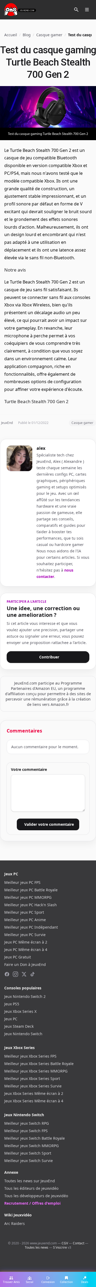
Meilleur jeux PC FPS (22, 882)
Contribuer (49, 656)
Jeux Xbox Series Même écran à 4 (33, 1100)
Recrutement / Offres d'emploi (32, 1203)
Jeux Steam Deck (19, 1026)
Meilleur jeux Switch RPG (26, 1123)
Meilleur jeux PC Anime (25, 919)
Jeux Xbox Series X (20, 1011)
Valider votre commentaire (49, 824)
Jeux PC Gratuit (17, 957)
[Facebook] (7, 974)
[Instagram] (15, 974)
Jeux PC (10, 1018)
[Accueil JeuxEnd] (20, 9)
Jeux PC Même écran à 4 (25, 949)
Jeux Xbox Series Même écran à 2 (33, 1093)
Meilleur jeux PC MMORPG (27, 897)
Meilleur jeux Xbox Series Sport (32, 1078)
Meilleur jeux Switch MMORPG (31, 1145)
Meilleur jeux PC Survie (25, 934)
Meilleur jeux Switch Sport (27, 1153)
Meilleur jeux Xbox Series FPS (30, 1056)
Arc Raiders (14, 1223)
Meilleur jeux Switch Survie (28, 1160)
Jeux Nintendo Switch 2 (25, 996)
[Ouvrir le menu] (87, 9)
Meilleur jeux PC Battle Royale (31, 889)
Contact (78, 1243)
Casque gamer (49, 34)
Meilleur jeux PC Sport (24, 912)
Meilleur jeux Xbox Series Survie (33, 1085)
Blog (27, 34)
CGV (65, 1243)
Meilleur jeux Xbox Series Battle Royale (39, 1063)
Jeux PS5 (11, 1003)
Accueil (10, 34)
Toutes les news (36, 1247)
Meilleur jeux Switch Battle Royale (34, 1138)
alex (41, 448)
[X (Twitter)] (24, 974)
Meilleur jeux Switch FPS (26, 1130)
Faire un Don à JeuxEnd (25, 964)
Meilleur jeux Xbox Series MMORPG (35, 1071)
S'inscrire (60, 1247)
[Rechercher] (76, 9)
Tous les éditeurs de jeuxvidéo (31, 1188)
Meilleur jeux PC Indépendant (31, 927)
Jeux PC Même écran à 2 (25, 942)
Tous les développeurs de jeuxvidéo (36, 1195)
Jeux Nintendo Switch (23, 1033)
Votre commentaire (29, 769)
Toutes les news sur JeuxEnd (29, 1180)
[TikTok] (32, 974)
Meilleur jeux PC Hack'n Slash (30, 904)
